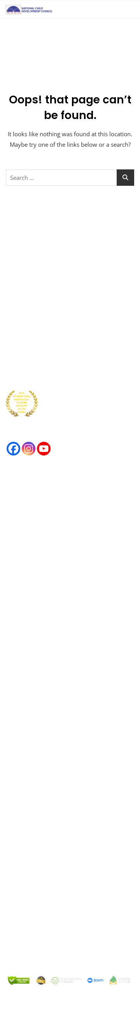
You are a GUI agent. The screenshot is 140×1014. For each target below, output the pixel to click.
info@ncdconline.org (51, 877)
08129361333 (41, 959)
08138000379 (47, 906)
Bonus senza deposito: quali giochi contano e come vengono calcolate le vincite (66, 497)
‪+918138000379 (51, 969)
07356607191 (42, 896)
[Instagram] (28, 448)
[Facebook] (13, 448)
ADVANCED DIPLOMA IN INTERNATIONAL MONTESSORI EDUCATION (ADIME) (61, 730)
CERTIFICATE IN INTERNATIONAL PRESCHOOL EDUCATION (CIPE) (66, 656)
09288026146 (43, 948)
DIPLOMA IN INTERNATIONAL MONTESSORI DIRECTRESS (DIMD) (64, 780)
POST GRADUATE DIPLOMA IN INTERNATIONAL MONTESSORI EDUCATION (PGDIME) (68, 755)
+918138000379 (58, 867)
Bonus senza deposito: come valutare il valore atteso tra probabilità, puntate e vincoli (67, 606)
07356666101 (46, 927)
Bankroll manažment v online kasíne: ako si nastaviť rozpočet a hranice (64, 547)
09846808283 (57, 938)
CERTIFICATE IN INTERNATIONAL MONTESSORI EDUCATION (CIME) (67, 680)
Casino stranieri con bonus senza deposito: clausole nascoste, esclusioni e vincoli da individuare (63, 576)
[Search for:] (70, 177)
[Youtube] (44, 448)
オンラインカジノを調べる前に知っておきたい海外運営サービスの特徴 (70, 522)
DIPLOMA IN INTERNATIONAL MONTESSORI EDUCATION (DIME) (64, 705)
